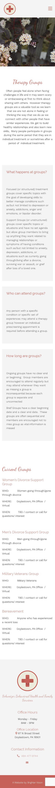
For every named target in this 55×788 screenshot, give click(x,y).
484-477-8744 (29, 755)
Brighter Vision (35, 782)
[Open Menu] (50, 8)
